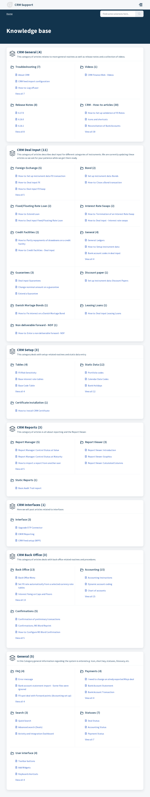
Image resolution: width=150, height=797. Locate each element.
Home (9, 13)
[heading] (42, 67)
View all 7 (20, 93)
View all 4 (89, 259)
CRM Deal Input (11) (32, 149)
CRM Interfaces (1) (31, 504)
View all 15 (90, 596)
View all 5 (20, 194)
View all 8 (20, 131)
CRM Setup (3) (28, 350)
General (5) (25, 656)
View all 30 (90, 131)
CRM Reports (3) (29, 427)
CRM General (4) (29, 52)
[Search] (139, 14)
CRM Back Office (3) (32, 555)
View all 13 (20, 599)
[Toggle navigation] (141, 4)
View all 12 (90, 391)
